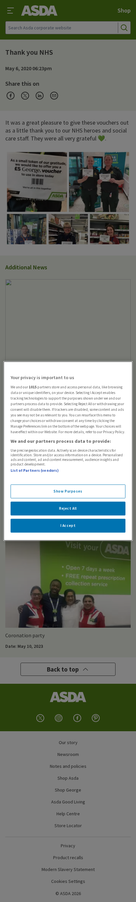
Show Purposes (67, 491)
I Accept (68, 525)
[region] (67, 451)
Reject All (68, 508)
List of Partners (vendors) (35, 470)
